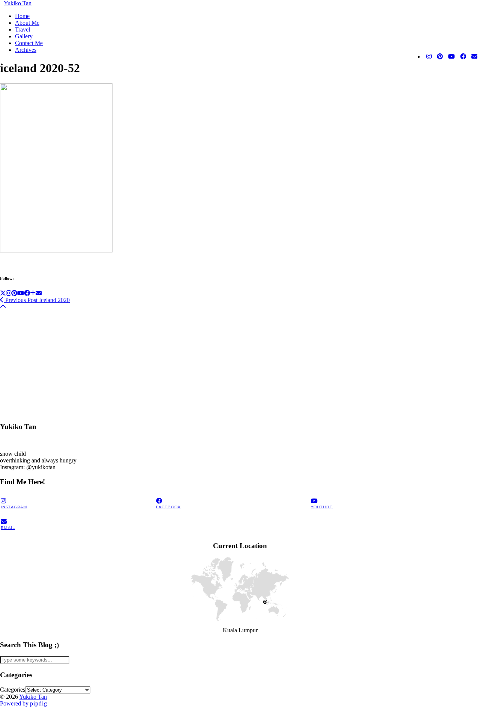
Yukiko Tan (18, 3)
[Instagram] (429, 56)
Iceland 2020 (37, 300)
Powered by (23, 703)
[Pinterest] (440, 56)
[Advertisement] (225, 362)
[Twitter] (3, 293)
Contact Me (29, 43)
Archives (25, 50)
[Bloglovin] (33, 293)
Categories (12, 689)
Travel (22, 29)
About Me (27, 23)
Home (22, 16)
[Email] (474, 56)
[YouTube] (451, 56)
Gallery (24, 36)
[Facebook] (463, 56)
